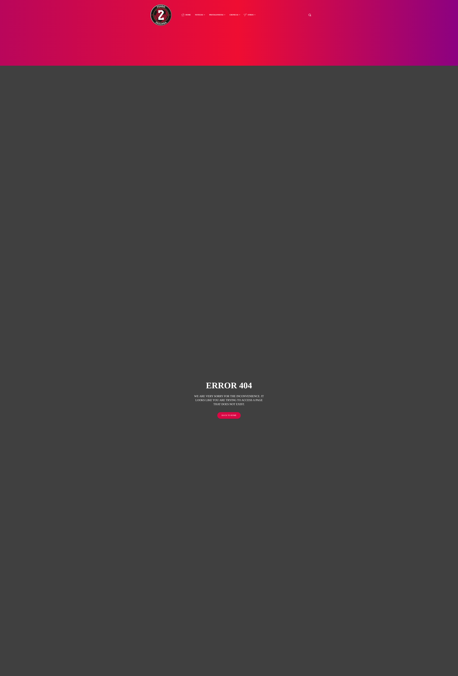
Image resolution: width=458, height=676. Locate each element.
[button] (309, 15)
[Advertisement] (229, 48)
